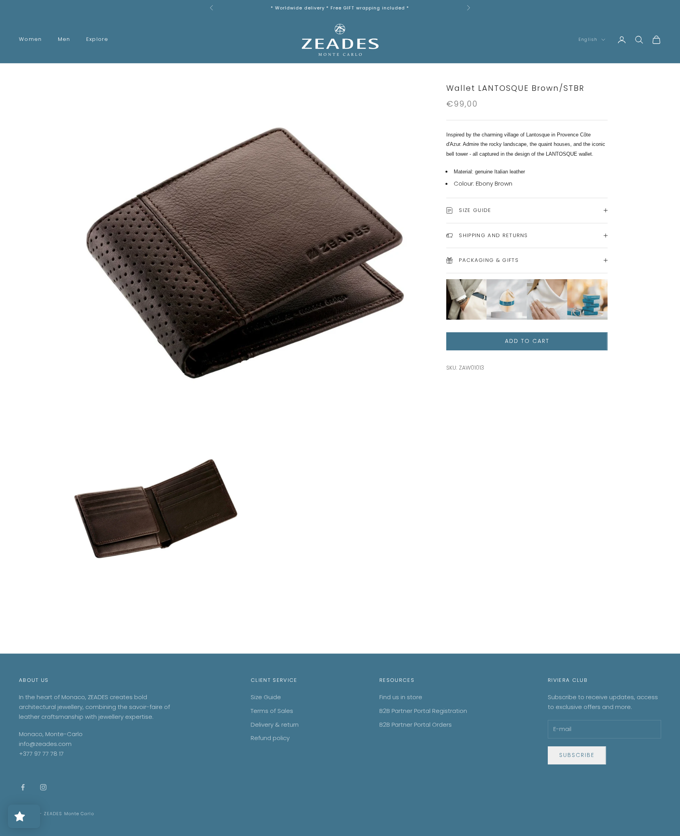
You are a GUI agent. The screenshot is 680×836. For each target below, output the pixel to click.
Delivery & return (275, 724)
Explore (97, 39)
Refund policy (270, 738)
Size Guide (266, 697)
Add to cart (527, 341)
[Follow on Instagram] (43, 787)
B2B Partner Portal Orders (415, 724)
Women (30, 39)
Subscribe (577, 755)
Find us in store (400, 697)
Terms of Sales (272, 711)
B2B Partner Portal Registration (423, 711)
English (587, 40)
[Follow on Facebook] (23, 787)
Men (64, 39)
